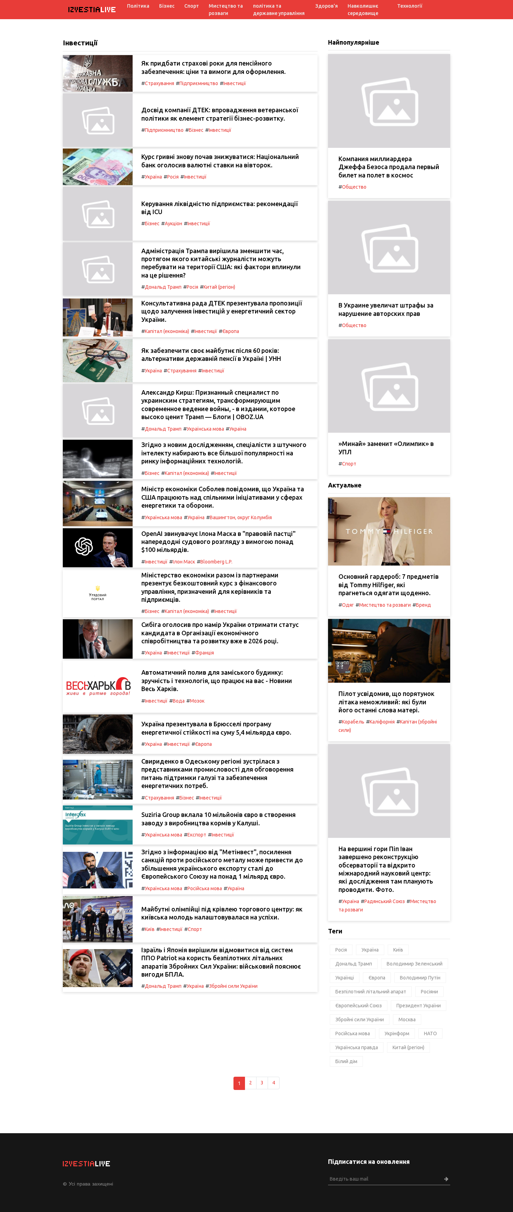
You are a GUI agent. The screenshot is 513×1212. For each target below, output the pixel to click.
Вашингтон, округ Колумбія (241, 517)
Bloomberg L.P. (216, 562)
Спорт (191, 6)
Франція (204, 653)
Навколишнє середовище (363, 9)
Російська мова (204, 888)
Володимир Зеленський (415, 964)
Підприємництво (198, 83)
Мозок (197, 701)
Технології (409, 6)
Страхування (159, 83)
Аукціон (173, 223)
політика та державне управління (279, 9)
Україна (153, 177)
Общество (354, 187)
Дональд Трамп (163, 287)
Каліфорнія (382, 722)
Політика (138, 6)
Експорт (196, 835)
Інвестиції (234, 83)
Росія (173, 177)
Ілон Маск (184, 562)
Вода (179, 701)
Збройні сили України (233, 986)
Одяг (348, 605)
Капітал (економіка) (167, 331)
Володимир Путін (420, 977)
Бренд (423, 605)
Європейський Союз (358, 1005)
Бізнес (166, 6)
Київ (150, 929)
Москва (407, 1019)
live (92, 9)
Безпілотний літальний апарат (370, 991)
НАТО (430, 1033)
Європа (230, 331)
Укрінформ (397, 1033)
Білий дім (346, 1061)
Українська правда (356, 1047)
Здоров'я (326, 6)
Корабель (353, 722)
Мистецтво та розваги (226, 9)
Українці (344, 977)
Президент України (418, 1005)
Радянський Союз (384, 901)
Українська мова (205, 429)
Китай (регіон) (219, 287)
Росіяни (429, 991)
